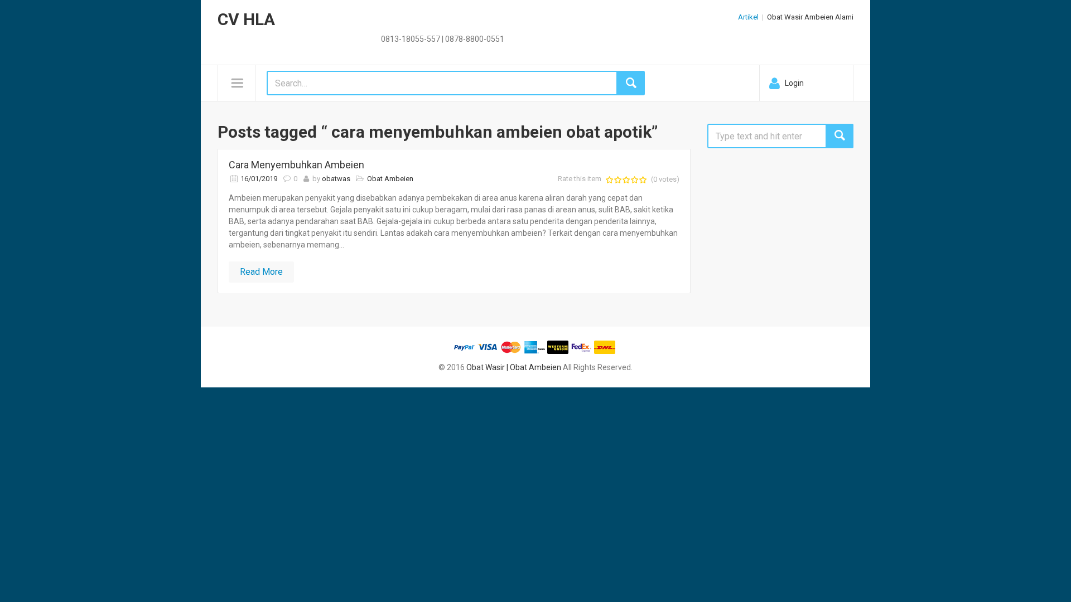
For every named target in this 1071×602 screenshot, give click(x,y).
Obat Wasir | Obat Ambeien (513, 367)
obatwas (336, 178)
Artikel (748, 17)
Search (839, 136)
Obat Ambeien (390, 178)
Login (794, 83)
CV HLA (246, 19)
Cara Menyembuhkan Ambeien (296, 165)
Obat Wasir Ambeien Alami (810, 17)
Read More (261, 271)
